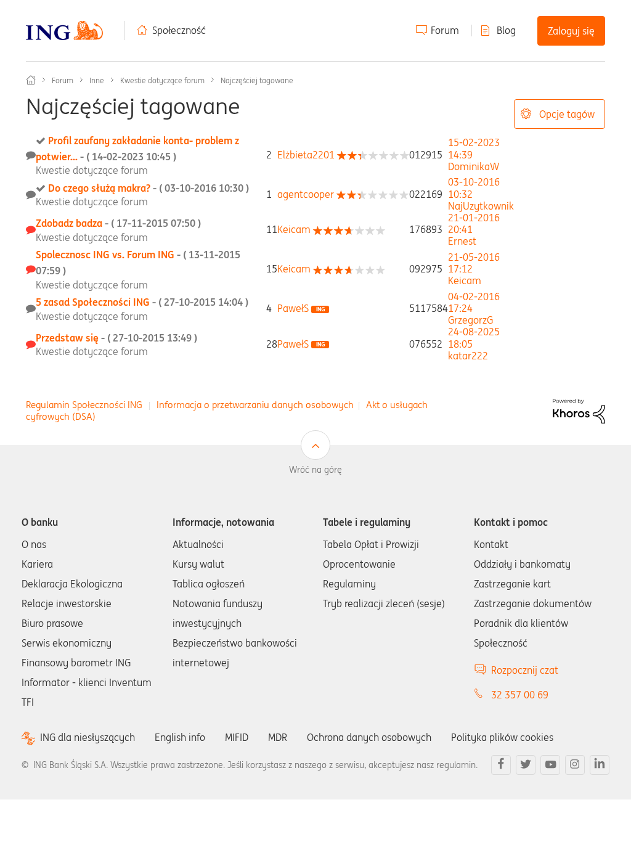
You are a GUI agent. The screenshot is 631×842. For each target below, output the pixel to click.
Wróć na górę (315, 469)
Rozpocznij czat (524, 670)
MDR (277, 737)
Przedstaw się (116, 338)
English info (180, 737)
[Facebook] (501, 765)
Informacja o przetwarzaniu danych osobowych (255, 405)
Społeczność (179, 30)
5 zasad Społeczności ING (142, 302)
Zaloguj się (571, 31)
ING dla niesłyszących (87, 737)
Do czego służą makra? (148, 188)
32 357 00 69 (519, 695)
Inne (96, 80)
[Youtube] (550, 765)
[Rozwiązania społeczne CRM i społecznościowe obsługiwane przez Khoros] (579, 410)
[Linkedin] (599, 765)
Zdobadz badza (118, 223)
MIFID (236, 737)
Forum (445, 30)
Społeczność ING (31, 80)
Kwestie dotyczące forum (162, 80)
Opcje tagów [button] (567, 114)
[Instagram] (575, 765)
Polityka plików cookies (502, 737)
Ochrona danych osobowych (369, 737)
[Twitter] (525, 765)
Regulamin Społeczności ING (84, 405)
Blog (506, 30)
